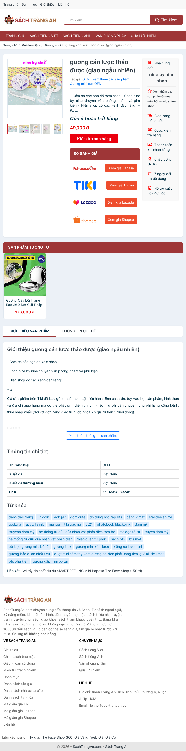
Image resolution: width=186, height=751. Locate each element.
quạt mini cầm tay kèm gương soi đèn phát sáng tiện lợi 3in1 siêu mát (109, 554)
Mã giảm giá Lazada (19, 711)
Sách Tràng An (116, 746)
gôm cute (77, 517)
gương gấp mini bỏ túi (50, 561)
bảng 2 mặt (135, 517)
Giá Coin (111, 737)
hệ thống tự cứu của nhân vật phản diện (40, 539)
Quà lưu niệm (143, 36)
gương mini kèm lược (92, 546)
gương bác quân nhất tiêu (29, 554)
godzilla (15, 524)
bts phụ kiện (18, 561)
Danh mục (29, 4)
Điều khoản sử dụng (19, 663)
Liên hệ (63, 4)
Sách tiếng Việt (44, 36)
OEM (86, 79)
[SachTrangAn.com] (30, 20)
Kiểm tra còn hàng (94, 138)
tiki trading (72, 524)
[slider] (12, 129)
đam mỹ (141, 524)
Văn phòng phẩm (111, 36)
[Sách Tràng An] (27, 599)
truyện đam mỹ (157, 532)
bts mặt (135, 539)
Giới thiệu (47, 4)
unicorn (43, 517)
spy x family (35, 524)
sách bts (118, 539)
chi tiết (80, 331)
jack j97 (60, 517)
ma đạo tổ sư (129, 532)
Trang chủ (10, 4)
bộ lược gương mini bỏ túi (29, 546)
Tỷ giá (34, 737)
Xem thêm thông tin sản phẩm (93, 435)
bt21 (89, 524)
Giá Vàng (81, 737)
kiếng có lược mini (127, 546)
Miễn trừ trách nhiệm (19, 670)
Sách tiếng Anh (77, 36)
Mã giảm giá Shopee (19, 717)
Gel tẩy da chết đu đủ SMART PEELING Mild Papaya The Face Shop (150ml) (82, 571)
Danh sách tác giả (17, 684)
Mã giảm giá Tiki (16, 704)
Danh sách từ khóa (18, 697)
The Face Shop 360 (56, 737)
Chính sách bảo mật (19, 656)
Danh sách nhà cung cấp (23, 690)
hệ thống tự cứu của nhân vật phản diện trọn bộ (77, 532)
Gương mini (53, 45)
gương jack (62, 546)
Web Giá (96, 737)
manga (54, 524)
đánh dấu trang (21, 517)
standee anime (160, 517)
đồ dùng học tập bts (106, 517)
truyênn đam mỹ (22, 532)
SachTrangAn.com (87, 746)
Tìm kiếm (169, 19)
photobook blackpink (114, 524)
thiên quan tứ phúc (92, 539)
